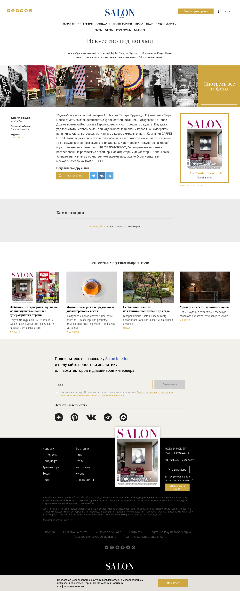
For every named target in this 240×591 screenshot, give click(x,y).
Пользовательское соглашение (95, 536)
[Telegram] (109, 175)
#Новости (15, 332)
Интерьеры (85, 23)
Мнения (139, 30)
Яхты (98, 30)
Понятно (173, 583)
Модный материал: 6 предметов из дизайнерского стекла (91, 309)
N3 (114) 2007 (18, 137)
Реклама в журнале (108, 532)
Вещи (149, 23)
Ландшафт (103, 23)
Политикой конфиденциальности (78, 395)
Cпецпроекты (85, 479)
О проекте (49, 532)
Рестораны (123, 30)
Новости (69, 23)
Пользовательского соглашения (155, 392)
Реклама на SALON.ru (191, 185)
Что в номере (177, 469)
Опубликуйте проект (196, 11)
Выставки (82, 448)
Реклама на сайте (75, 532)
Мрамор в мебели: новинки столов (204, 307)
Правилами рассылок (112, 395)
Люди (160, 23)
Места (139, 23)
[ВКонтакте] (101, 175)
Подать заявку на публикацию (170, 532)
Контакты (135, 532)
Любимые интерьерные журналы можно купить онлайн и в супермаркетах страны (34, 311)
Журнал (171, 23)
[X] (93, 175)
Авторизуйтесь (97, 226)
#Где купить (72, 332)
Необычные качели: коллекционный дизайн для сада (146, 309)
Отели (109, 30)
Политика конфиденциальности (145, 536)
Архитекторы (122, 23)
